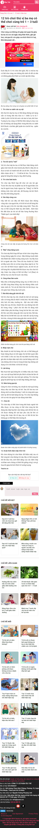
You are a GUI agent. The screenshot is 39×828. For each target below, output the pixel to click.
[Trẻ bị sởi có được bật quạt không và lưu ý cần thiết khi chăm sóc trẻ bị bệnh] (29, 631)
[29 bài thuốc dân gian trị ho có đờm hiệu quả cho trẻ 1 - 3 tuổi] (29, 572)
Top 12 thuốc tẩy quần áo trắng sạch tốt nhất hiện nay (9, 745)
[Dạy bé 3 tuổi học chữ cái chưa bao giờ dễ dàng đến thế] (9, 510)
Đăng (35, 494)
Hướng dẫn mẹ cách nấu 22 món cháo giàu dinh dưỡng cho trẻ (9, 585)
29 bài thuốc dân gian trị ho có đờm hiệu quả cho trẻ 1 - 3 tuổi (29, 584)
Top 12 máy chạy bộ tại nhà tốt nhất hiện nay (28, 720)
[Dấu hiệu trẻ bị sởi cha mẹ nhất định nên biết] (29, 758)
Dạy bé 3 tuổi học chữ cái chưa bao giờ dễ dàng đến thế (9, 521)
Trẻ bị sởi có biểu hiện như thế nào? (8, 719)
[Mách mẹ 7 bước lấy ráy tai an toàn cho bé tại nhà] (29, 599)
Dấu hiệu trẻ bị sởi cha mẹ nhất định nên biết (29, 770)
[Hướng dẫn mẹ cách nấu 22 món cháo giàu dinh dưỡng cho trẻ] (9, 572)
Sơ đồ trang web (6, 816)
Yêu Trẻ (7, 2)
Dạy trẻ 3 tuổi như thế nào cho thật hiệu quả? (10, 546)
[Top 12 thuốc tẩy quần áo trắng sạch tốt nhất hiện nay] (9, 734)
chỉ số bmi (21, 781)
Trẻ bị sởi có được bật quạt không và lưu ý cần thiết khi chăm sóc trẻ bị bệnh (29, 643)
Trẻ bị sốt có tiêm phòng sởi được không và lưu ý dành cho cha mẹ (9, 670)
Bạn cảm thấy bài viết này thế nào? (19, 475)
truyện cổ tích (14, 779)
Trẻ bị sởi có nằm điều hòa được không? (8, 642)
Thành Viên (24, 9)
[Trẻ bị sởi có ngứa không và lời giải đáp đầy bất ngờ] (29, 658)
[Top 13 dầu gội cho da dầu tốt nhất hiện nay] (29, 734)
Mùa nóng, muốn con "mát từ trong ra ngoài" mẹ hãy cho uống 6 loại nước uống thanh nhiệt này (29, 548)
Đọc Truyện (14, 9)
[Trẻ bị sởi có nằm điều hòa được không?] (9, 631)
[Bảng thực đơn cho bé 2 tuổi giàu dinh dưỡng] (9, 599)
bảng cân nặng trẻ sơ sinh (28, 779)
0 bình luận (6, 483)
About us (4, 814)
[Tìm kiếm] (37, 2)
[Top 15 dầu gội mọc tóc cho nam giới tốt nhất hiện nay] (9, 758)
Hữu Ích (14, 478)
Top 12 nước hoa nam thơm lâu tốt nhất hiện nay (27, 696)
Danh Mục (5, 9)
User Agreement (17, 814)
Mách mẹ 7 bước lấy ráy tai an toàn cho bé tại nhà (28, 610)
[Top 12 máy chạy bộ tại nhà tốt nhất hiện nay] (29, 709)
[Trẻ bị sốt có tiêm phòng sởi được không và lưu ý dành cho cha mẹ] (9, 658)
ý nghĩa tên (13, 781)
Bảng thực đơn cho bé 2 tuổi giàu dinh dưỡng (9, 610)
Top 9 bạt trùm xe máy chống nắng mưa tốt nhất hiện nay (9, 696)
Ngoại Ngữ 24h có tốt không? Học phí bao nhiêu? (29, 521)
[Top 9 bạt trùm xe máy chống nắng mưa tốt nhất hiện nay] (9, 684)
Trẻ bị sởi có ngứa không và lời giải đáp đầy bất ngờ (28, 669)
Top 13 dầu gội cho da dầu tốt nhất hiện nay (28, 745)
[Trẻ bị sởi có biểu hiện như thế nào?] (9, 709)
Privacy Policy (33, 814)
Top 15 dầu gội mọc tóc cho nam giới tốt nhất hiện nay (9, 770)
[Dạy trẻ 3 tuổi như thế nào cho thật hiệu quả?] (9, 534)
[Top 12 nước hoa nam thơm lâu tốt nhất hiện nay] (29, 684)
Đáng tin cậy (25, 478)
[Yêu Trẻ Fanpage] (23, 808)
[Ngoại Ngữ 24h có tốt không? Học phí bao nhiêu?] (29, 510)
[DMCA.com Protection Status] (7, 812)
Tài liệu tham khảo (28, 28)
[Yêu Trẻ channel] (18, 808)
